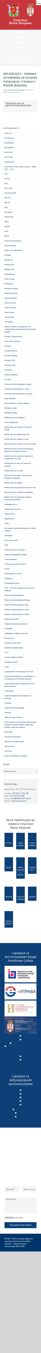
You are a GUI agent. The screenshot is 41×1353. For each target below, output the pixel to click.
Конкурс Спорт (10, 365)
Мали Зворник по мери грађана (16, 403)
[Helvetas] (20, 1094)
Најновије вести (10, 504)
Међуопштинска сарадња (14, 418)
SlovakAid (8, 212)
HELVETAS (8, 157)
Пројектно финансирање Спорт (16, 610)
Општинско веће (11, 540)
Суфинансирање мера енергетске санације (17, 697)
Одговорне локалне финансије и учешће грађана (20, 529)
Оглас (6, 523)
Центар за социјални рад (14, 742)
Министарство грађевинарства (16, 434)
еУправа (7, 255)
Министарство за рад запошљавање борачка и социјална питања (18, 450)
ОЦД (6, 545)
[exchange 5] (20, 1090)
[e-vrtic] (20, 1040)
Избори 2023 (9, 269)
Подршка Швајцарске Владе (15, 555)
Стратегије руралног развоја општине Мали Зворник (19, 685)
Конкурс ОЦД (9, 360)
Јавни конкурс (10, 303)
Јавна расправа (10, 298)
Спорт (6, 667)
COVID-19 (8, 133)
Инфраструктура (11, 293)
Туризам (7, 703)
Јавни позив (9, 312)
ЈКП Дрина (8, 322)
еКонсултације (10, 246)
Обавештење (9, 514)
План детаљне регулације (14, 550)
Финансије (8, 732)
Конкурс (7, 346)
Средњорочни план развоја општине (18, 672)
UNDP (6, 222)
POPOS (7, 179)
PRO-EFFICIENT (10, 193)
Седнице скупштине (12, 643)
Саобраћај (8, 629)
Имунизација (9, 274)
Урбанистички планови (13, 717)
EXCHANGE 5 (9, 143)
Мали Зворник (10, 398)
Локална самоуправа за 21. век (16, 389)
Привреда (8, 578)
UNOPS (7, 227)
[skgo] (20, 1001)
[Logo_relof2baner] (20, 1109)
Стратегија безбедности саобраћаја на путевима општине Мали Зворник (19, 677)
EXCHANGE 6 (9, 148)
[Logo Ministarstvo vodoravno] (20, 967)
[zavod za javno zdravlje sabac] (20, 1060)
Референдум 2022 (11, 619)
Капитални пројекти (12, 341)
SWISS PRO (8, 217)
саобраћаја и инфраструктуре (16, 633)
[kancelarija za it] (20, 1018)
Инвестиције (9, 279)
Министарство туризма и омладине (18, 492)
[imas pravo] (20, 1043)
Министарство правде (13, 483)
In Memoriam (9, 162)
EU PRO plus (9, 138)
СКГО (6, 652)
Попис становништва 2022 (15, 564)
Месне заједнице (11, 422)
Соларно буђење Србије (13, 657)
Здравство (8, 260)
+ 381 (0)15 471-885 (16, 796)
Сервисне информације (13, 648)
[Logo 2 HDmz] (20, 1046)
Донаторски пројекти (12, 241)
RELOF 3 (7, 198)
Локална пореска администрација (17, 384)
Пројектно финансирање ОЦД (16, 605)
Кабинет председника (13, 336)
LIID (6, 174)
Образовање (9, 519)
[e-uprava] (20, 984)
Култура (7, 379)
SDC (6, 207)
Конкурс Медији (10, 356)
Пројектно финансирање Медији (17, 600)
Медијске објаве (10, 413)
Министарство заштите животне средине (17, 464)
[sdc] (20, 1101)
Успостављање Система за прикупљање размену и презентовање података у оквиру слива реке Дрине (20, 724)
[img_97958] (20, 1036)
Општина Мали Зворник (16, 90)
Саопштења (9, 638)
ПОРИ (6, 569)
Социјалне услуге (11, 662)
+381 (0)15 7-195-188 (20, 793)
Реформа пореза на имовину (15, 624)
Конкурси (8, 370)
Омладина (8, 536)
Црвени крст (9, 746)
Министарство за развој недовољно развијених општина (18, 457)
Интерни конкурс (11, 288)
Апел (6, 231)
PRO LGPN (8, 188)
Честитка (8, 751)
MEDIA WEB (20, 1246)
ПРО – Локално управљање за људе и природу (19, 589)
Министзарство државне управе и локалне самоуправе (18, 498)
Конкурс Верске (10, 351)
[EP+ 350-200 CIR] (20, 1113)
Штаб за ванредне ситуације (15, 756)
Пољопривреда (10, 559)
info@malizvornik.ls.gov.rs (21, 798)
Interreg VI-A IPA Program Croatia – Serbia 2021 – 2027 (20, 168)
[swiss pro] (20, 1105)
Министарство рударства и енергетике (20, 487)
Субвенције (8, 691)
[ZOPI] (20, 1056)
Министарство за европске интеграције (20, 444)
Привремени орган (11, 583)
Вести (6, 236)
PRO (6, 184)
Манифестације (10, 408)
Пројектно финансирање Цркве (17, 614)
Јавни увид (8, 317)
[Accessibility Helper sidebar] (38, 2)
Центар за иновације (12, 737)
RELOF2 (7, 203)
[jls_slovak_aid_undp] (20, 1097)
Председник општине (13, 574)
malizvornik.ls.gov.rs (18, 801)
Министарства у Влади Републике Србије (18, 428)
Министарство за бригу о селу (16, 439)
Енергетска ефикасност (13, 250)
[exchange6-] (20, 1117)
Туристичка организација (14, 708)
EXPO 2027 (8, 152)
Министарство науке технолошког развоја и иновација (18, 476)
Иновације (8, 284)
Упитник (7, 713)
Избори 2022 (9, 265)
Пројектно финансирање (14, 595)
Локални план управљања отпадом (18, 394)
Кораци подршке (11, 375)
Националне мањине (12, 509)
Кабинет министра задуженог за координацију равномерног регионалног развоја (20, 329)
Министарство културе (13, 471)
